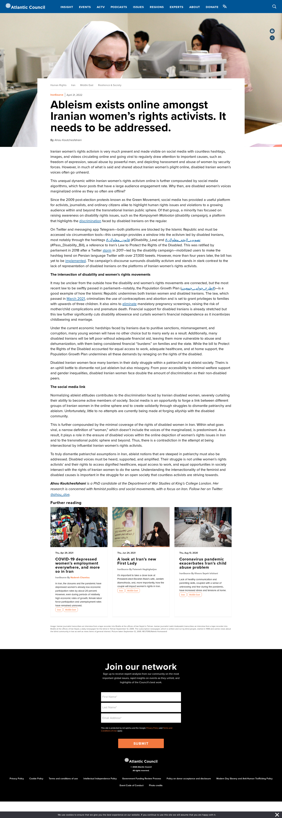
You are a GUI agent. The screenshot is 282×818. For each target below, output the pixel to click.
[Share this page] (272, 37)
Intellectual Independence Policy (100, 778)
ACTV (101, 7)
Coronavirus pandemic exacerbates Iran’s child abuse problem (203, 563)
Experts (176, 7)
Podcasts (119, 7)
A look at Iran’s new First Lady (136, 561)
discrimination (90, 220)
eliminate (129, 303)
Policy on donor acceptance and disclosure (189, 778)
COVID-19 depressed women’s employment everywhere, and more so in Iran (77, 565)
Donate (212, 7)
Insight (67, 7)
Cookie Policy (36, 778)
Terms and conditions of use (63, 778)
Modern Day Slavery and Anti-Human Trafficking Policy (244, 778)
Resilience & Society (109, 85)
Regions (157, 7)
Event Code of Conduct (131, 785)
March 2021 (76, 298)
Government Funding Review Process (141, 778)
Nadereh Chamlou (80, 577)
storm (107, 250)
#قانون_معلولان (118, 239)
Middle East (86, 85)
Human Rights (58, 85)
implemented (75, 260)
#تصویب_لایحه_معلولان (182, 239)
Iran (73, 85)
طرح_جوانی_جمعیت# (197, 288)
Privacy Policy (152, 728)
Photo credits (156, 785)
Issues (138, 7)
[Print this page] (272, 31)
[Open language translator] (225, 6)
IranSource (56, 95)
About (194, 7)
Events (85, 7)
